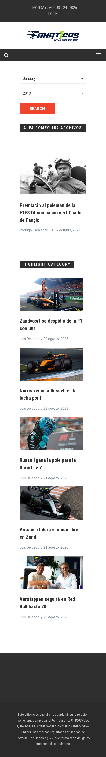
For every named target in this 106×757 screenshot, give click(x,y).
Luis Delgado (29, 339)
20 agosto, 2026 (55, 617)
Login (53, 13)
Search (37, 108)
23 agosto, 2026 (55, 339)
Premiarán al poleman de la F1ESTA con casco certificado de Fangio (50, 212)
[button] (53, 79)
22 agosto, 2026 (55, 408)
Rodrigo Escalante (34, 230)
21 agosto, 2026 (55, 478)
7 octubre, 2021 (68, 230)
